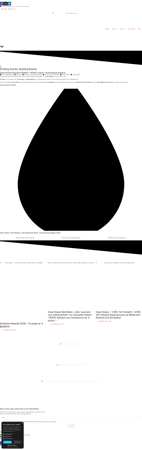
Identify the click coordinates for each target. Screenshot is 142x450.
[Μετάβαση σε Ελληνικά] (12, 9)
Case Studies (131, 29)
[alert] (12, 435)
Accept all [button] (7, 442)
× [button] (22, 423)
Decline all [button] (17, 442)
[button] (1, 238)
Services (114, 29)
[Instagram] (5, 3)
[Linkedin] (9, 3)
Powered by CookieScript (12, 446)
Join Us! (71, 425)
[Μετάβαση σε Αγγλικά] (4, 9)
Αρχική (107, 29)
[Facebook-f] (2, 3)
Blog (139, 29)
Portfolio (122, 29)
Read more (13, 431)
